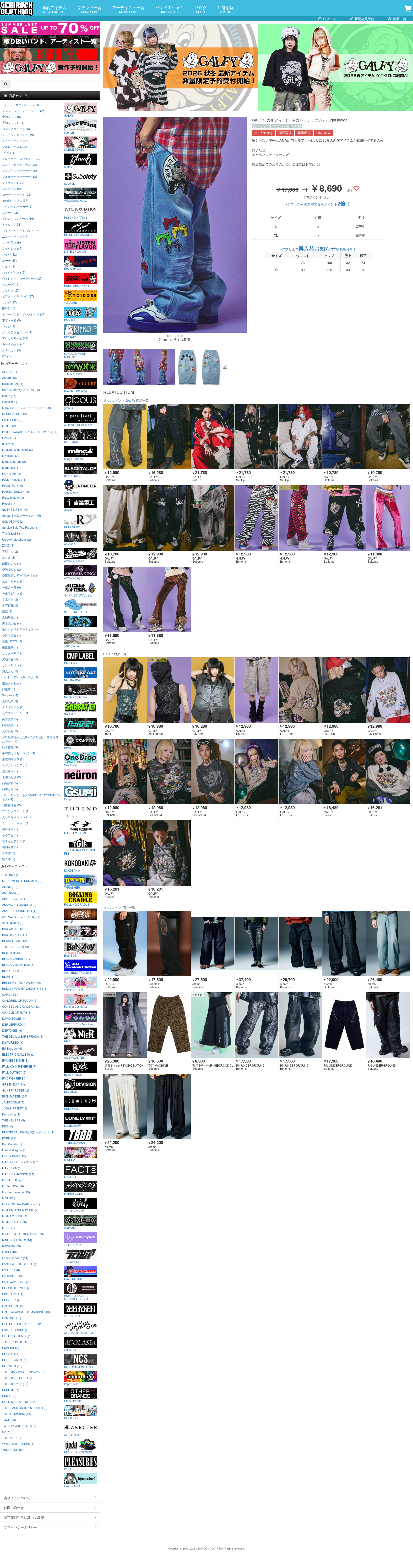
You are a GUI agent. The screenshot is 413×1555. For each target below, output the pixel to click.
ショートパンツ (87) (15, 140)
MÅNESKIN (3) (12, 1168)
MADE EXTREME (75, 833)
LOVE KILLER (73, 1278)
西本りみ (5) (10, 789)
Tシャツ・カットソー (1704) (20, 105)
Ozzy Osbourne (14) (15, 1258)
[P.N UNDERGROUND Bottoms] (256, 1025)
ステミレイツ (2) (13, 707)
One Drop (70, 765)
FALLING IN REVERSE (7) (19, 1066)
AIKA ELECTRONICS (78, 972)
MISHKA (69, 1159)
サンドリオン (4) (13, 665)
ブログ (201, 9)
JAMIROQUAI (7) (13, 1102)
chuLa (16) (9, 396)
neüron (68, 782)
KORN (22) (9, 1138)
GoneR (68, 921)
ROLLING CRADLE (76, 904)
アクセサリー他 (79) (15, 338)
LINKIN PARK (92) (14, 1156)
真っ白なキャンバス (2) (17, 817)
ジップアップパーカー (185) (20, 170)
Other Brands (72, 1401)
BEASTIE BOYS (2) (14, 940)
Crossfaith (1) (11, 402)
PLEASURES (73, 1469)
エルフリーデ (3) (13, 581)
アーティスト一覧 (128, 9)
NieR (67, 1040)
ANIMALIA (70, 1227)
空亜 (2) (7, 611)
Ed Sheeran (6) (12, 1048)
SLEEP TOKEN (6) (14, 1360)
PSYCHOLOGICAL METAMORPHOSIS (76, 1297)
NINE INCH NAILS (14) (17, 1240)
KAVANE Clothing (75, 391)
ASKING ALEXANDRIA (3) (19, 905)
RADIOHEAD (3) (13, 1306)
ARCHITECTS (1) (13, 899)
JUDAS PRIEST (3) (14, 1108)
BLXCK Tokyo (73, 1074)
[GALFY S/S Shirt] (212, 690)
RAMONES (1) (11, 1318)
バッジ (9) (8, 326)
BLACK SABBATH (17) (17, 958)
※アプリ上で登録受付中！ (318, 249)
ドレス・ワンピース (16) (18, 218)
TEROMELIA (72, 1261)
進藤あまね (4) (11, 683)
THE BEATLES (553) (15, 946)
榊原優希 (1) (10, 647)
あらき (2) (8, 557)
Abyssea (69, 544)
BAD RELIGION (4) (14, 934)
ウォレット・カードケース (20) (22, 278)
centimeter (71, 493)
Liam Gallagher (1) (14, 1150)
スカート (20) (11, 212)
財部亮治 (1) (10, 725)
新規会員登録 (364, 18)
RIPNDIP (70, 336)
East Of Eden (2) (12, 419)
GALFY (297, 126)
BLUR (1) (8, 976)
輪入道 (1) (8, 859)
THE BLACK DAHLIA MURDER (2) (24, 1408)
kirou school (72, 1486)
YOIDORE (70, 302)
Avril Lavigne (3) (12, 922)
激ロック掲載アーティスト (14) (22, 629)
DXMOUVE (71, 748)
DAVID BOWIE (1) (13, 1018)
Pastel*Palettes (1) (14, 479)
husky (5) (8, 443)
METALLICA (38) (13, 1186)
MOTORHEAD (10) (14, 1222)
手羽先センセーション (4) (18, 753)
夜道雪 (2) (8, 853)
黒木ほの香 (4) (11, 623)
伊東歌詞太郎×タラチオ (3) (19, 575)
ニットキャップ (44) (15, 236)
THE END (70, 816)
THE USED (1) (11, 1437)
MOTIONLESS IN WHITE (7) (20, 1210)
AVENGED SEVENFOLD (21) (21, 917)
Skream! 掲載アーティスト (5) (21, 515)
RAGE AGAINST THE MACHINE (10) (26, 1312)
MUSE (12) (9, 1228)
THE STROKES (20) (15, 1384)
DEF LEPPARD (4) (14, 1024)
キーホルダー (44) (13, 344)
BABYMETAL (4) (12, 384)
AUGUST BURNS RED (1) (19, 911)
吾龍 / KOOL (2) (12, 641)
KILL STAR (71, 442)
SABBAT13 (71, 714)
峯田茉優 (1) (10, 829)
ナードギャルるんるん (78, 1023)
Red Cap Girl (72, 268)
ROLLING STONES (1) (17, 1336)
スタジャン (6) (11, 188)
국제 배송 (324, 133)
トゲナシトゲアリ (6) (15, 765)
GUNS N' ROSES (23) (16, 1090)
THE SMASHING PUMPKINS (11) (24, 1372)
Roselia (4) (9, 503)
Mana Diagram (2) (14, 461)
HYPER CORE (73, 1193)
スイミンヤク (72, 1244)
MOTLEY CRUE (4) (14, 1216)
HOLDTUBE (72, 1418)
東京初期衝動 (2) (13, 759)
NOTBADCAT (73, 680)
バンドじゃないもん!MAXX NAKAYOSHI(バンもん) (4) (31, 797)
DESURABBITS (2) (14, 414)
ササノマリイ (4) (13, 653)
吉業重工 (70, 510)
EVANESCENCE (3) (15, 1060)
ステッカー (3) (11, 350)
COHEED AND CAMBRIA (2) (21, 1006)
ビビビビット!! (73, 989)
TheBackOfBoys (74, 1142)
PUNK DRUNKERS (76, 285)
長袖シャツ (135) (13, 122)
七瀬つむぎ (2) (11, 777)
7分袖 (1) (8, 152)
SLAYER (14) (10, 1354)
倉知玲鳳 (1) (10, 617)
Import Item (71, 1384)
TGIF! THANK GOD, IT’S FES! (79, 851)
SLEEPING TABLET (77, 612)
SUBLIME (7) (10, 1390)
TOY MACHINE (74, 374)
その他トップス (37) (15, 200)
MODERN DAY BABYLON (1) (21, 1204)
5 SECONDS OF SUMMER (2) (21, 881)
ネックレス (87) (12, 248)
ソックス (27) (11, 290)
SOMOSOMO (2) (13, 521)
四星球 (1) (8, 689)
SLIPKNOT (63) (12, 1366)
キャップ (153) (11, 224)
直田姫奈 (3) (10, 701)
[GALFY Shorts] (256, 690)
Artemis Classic (74, 561)
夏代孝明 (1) (10, 771)
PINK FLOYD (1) (12, 1294)
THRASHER (72, 887)
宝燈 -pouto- (72, 646)
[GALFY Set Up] (212, 436)
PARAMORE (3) (12, 1276)
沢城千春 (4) (10, 659)
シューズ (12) (11, 284)
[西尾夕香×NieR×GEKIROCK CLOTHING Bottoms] (212, 1025)
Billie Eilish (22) (12, 952)
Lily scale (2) (10, 455)
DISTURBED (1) (12, 1042)
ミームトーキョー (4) (15, 823)
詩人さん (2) (10, 671)
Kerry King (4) (11, 1114)
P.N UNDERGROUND (78, 234)
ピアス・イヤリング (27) (18, 296)
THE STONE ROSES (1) (17, 1378)
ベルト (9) (8, 266)
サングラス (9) (11, 242)
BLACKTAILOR (74, 476)
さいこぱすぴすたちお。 (80, 595)
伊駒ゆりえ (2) (11, 569)
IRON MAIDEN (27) (14, 1096)
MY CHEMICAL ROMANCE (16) (23, 1234)
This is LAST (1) (12, 533)
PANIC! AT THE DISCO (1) (19, 1264)
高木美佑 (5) (10, 719)
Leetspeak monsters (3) (17, 449)
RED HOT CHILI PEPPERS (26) (22, 1324)
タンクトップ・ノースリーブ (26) (23, 111)
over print (70, 132)
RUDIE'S (70, 319)
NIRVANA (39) (11, 1246)
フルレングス (261, 126)
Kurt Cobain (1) (12, 1144)
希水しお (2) (10, 599)
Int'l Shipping (263, 133)
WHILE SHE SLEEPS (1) (18, 1443)
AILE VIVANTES (74, 1057)
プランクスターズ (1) (15, 811)
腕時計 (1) (8, 308)
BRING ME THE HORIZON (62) (22, 982)
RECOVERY (72, 527)
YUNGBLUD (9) (12, 1449)
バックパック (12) (13, 272)
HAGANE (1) (10, 437)
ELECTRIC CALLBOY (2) (18, 1054)
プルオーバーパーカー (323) (20, 176)
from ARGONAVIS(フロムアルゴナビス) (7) (29, 431)
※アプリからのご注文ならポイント (318, 204)
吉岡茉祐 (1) (10, 847)
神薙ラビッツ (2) (13, 593)
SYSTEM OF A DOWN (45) (19, 1402)
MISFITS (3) (9, 1198)
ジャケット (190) (13, 182)
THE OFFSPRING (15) (16, 1414)
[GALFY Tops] (125, 690)
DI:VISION (70, 1091)
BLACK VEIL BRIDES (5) (18, 964)
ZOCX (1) (8, 545)
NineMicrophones (75, 697)
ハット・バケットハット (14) (21, 230)
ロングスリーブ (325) (16, 128)
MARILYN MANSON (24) (18, 1174)
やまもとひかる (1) (14, 841)
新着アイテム (54, 9)
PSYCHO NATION (75, 217)
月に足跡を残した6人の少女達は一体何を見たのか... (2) (30, 739)
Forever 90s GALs (75, 1006)
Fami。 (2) (9, 425)
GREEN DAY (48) (13, 1084)
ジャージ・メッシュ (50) (18, 134)
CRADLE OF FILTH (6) (16, 1012)
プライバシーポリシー (20, 1527)
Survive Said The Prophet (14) (21, 527)
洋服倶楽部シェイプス (78, 938)
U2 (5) (6, 1431)
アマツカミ (71, 629)
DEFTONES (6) (12, 1030)
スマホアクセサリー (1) (17, 332)
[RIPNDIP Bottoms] (125, 944)
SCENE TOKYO (74, 149)
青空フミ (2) (10, 551)
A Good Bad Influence (78, 425)
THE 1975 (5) (11, 875)
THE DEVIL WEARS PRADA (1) (22, 1036)
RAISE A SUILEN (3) (15, 491)
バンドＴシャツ (169, 9)
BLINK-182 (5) (11, 970)
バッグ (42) (9, 254)
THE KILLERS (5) (13, 1120)
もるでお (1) (10, 835)
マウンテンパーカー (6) (17, 206)
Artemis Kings (73, 578)
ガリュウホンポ (74, 1210)
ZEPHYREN (72, 1316)
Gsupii (68, 799)
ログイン (329, 18)
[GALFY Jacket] (344, 771)
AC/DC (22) (9, 887)
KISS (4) (7, 1126)
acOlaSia (70, 1350)
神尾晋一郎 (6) (11, 587)
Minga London (73, 459)
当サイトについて (17, 1497)
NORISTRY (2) (11, 473)
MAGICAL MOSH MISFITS (75, 355)
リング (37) (9, 302)
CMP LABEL (72, 663)
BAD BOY (70, 955)
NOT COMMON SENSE (79, 1367)
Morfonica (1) (10, 467)
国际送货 (285, 133)
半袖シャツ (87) (12, 116)
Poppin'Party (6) (12, 485)
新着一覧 (399, 18)
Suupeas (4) (10, 695)
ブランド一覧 (89, 9)
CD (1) (6, 356)
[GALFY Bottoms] (125, 436)
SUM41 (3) (9, 1396)
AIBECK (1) (9, 372)
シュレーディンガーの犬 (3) (20, 677)
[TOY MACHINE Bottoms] (168, 1025)
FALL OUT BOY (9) (14, 1072)
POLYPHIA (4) (11, 1300)
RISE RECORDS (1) (15, 1330)
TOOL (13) (9, 1420)
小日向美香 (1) (11, 635)
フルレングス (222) (14, 146)
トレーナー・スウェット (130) (21, 158)
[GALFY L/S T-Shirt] (300, 690)
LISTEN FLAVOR (75, 251)
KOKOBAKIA (72, 870)
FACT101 (70, 1176)
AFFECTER (71, 1435)
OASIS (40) (9, 1252)
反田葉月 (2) (10, 731)
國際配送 (304, 133)
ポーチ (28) (9, 260)
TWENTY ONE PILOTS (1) (19, 1426)
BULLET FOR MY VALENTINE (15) (24, 988)
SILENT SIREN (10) (15, 509)
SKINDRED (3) (12, 1348)
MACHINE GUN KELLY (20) (20, 1162)
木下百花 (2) (10, 605)
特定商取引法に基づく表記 (24, 1517)
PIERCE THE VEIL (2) (16, 1288)
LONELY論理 (72, 1125)
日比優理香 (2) (11, 805)
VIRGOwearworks (75, 200)
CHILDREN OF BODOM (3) (20, 1000)
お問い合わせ (14, 1507)
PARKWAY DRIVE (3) (16, 1282)
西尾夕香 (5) (10, 783)
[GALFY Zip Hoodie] (168, 690)
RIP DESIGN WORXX (78, 1452)
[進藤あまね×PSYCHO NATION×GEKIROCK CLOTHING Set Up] (125, 1025)
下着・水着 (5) (11, 320)
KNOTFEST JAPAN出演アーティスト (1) (28, 1132)
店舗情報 (225, 9)
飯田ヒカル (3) (11, 563)
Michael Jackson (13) (16, 1192)
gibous (68, 408)
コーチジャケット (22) (16, 194)
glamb (68, 166)
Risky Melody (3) (13, 497)
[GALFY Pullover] (388, 771)
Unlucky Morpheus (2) (16, 539)
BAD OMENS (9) (13, 928)
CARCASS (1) (11, 994)
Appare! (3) (9, 378)
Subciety (69, 183)
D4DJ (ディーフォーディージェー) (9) (26, 408)
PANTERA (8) (11, 1270)
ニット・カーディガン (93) (19, 164)
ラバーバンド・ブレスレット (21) (23, 314)
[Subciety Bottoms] (168, 944)
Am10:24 (70, 731)
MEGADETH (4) (12, 1180)
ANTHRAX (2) (11, 893)
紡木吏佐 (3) (10, 747)
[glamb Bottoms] (212, 944)
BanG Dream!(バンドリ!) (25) (21, 390)
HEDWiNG (71, 1108)
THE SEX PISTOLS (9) (16, 1342)
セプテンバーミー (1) (15, 713)
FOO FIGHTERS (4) (14, 1078)
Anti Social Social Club (79, 1333)
